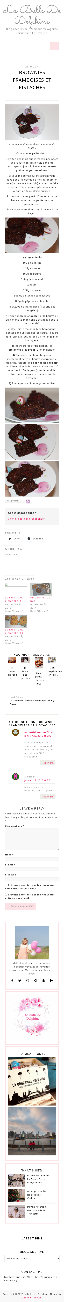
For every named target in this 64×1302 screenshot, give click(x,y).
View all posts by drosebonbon (26, 518)
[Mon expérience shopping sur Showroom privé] (52, 660)
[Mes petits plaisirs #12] (39, 662)
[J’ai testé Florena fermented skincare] (12, 660)
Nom (9, 854)
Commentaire (15, 825)
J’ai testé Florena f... (12, 673)
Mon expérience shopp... (52, 671)
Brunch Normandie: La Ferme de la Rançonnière (38, 1179)
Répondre (48, 762)
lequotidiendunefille (38, 732)
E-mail (10, 864)
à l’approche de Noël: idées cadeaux (37, 1195)
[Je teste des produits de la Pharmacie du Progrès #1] (25, 660)
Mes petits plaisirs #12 (39, 678)
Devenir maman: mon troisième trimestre (37, 1210)
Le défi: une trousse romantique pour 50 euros (32, 700)
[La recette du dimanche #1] (16, 589)
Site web (10, 874)
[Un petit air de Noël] (41, 589)
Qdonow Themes (32, 1297)
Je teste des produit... (25, 673)
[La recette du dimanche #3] (16, 621)
